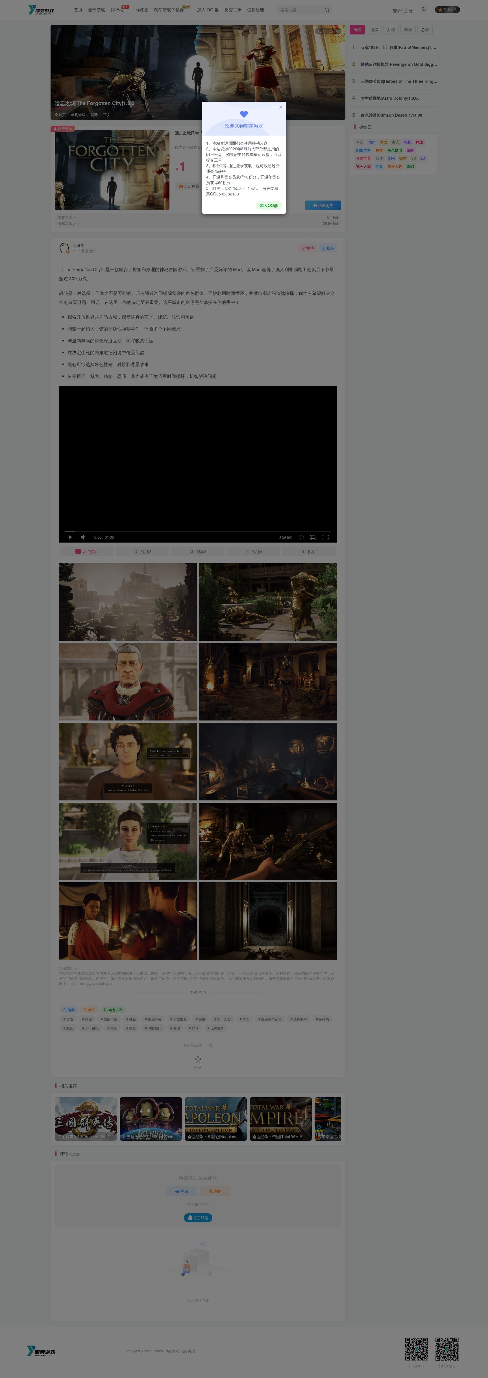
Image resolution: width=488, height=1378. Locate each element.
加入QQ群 (269, 205)
